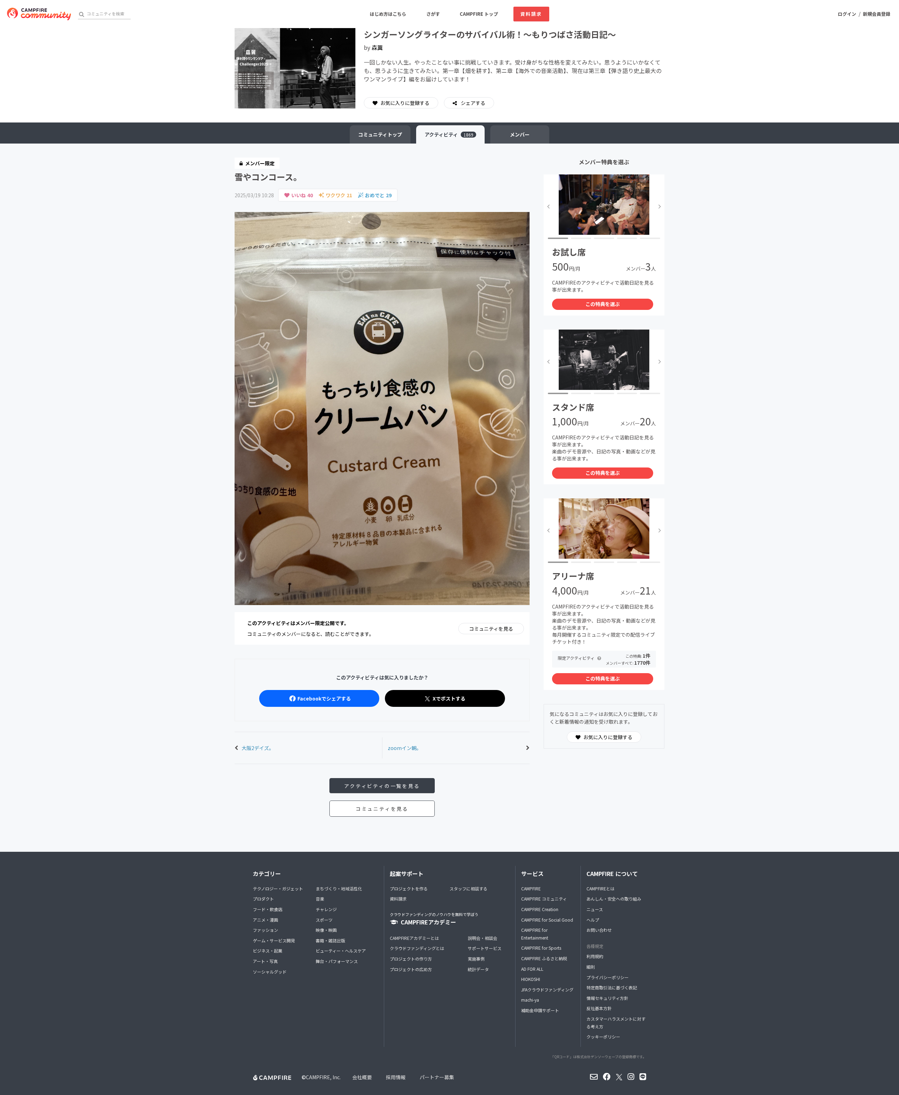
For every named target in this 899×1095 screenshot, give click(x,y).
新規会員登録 (876, 14)
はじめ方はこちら (388, 14)
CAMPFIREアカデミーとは (414, 938)
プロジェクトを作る (409, 888)
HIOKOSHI (530, 979)
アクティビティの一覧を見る (382, 785)
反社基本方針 (599, 1008)
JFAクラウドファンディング (547, 990)
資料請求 (531, 14)
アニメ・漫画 (265, 920)
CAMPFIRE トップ (479, 14)
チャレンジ (326, 909)
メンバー (520, 134)
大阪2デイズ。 (258, 747)
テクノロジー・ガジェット (278, 888)
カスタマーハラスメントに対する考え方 (615, 1022)
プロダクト (263, 899)
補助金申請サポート (540, 1010)
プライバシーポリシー (607, 977)
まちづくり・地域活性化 (339, 888)
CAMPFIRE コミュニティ (544, 899)
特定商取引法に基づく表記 (611, 987)
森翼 (377, 47)
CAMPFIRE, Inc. (323, 1077)
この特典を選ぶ (602, 303)
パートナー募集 (437, 1077)
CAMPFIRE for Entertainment (534, 934)
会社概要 (362, 1077)
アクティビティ (449, 134)
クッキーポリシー (603, 1037)
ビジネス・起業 (267, 951)
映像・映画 (326, 930)
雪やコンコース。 (268, 177)
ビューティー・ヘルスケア (341, 951)
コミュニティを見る (491, 628)
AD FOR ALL (532, 969)
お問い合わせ (599, 930)
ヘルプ (592, 920)
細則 (590, 967)
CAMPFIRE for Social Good (547, 920)
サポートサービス (484, 948)
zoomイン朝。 (404, 747)
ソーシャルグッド (270, 972)
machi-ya (530, 1000)
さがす (433, 14)
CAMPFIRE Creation (539, 909)
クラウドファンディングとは (417, 948)
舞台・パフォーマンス (337, 961)
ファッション (265, 930)
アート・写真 (265, 961)
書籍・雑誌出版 (330, 940)
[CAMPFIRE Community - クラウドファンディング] (39, 14)
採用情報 (396, 1077)
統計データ (478, 969)
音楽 (320, 899)
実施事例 (476, 959)
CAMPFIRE (531, 888)
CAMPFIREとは (600, 888)
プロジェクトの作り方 (411, 959)
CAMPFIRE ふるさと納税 (544, 958)
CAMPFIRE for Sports (541, 948)
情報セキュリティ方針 (607, 998)
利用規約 (594, 956)
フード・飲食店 (267, 909)
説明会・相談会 (482, 938)
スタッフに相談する (468, 888)
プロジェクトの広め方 (411, 969)
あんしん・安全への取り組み (613, 899)
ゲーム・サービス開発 (274, 940)
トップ (380, 134)
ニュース (594, 909)
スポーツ (324, 920)
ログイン (847, 14)
